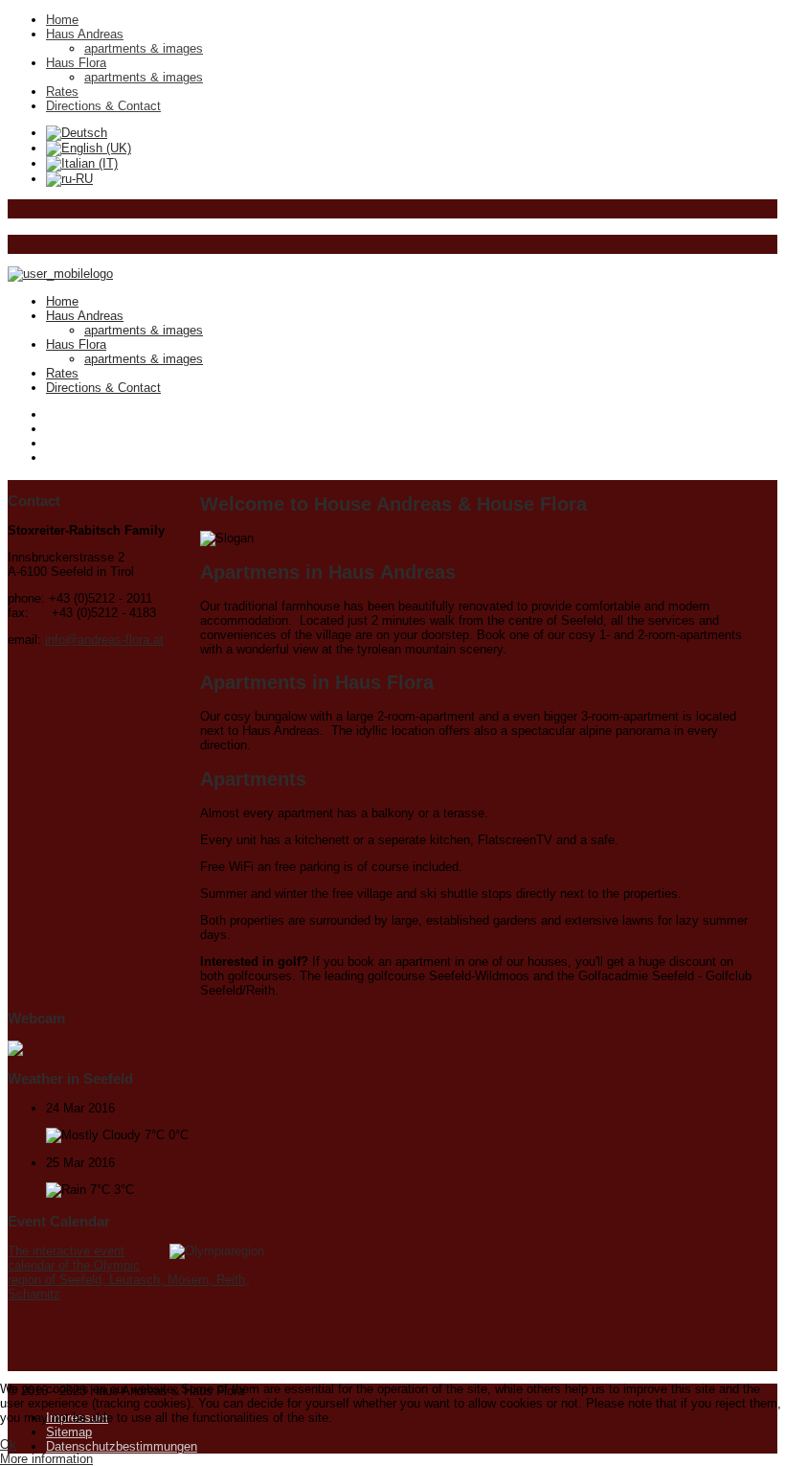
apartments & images (143, 48)
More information (46, 1459)
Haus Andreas (84, 34)
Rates (62, 91)
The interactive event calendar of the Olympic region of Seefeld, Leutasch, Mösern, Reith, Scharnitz (128, 1272)
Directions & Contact (103, 106)
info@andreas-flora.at (104, 639)
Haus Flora (76, 63)
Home (62, 19)
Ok (8, 1444)
